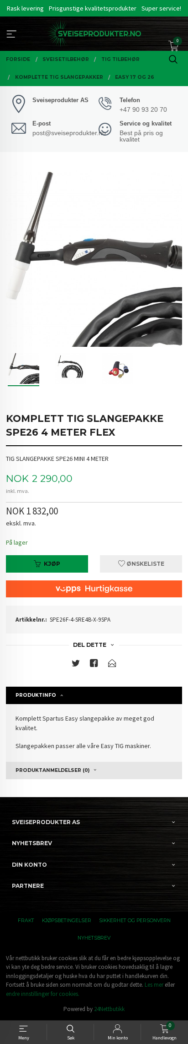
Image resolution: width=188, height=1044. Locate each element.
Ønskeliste (144, 563)
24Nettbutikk (109, 1009)
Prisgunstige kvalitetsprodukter (92, 8)
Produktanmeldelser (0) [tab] (52, 770)
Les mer (154, 985)
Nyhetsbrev (94, 938)
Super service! (161, 8)
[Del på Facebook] (94, 665)
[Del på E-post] (112, 665)
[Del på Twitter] (75, 665)
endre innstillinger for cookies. (42, 994)
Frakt (26, 921)
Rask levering (25, 8)
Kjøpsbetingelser (66, 921)
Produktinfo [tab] (36, 695)
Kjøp (52, 563)
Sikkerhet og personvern (135, 921)
